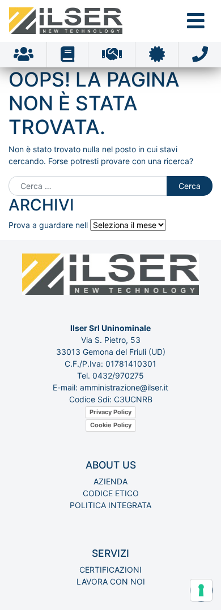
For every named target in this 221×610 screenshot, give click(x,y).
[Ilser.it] (65, 21)
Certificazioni (110, 569)
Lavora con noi (110, 581)
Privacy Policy (110, 412)
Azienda (111, 481)
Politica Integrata (110, 505)
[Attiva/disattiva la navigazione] (196, 20)
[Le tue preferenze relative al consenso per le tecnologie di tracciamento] (201, 590)
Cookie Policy (110, 425)
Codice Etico (111, 493)
